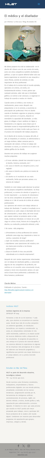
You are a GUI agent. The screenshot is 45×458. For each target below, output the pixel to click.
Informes (10, 22)
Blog (24, 22)
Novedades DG (31, 22)
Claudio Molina (9, 283)
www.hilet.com (23, 455)
